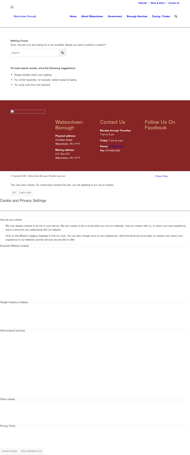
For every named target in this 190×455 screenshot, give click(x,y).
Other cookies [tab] (7, 399)
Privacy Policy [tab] (8, 425)
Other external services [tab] (12, 330)
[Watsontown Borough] (23, 16)
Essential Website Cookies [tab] (14, 245)
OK (14, 192)
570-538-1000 (116, 146)
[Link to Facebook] (176, 176)
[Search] (175, 16)
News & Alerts (158, 2)
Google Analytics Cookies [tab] (14, 302)
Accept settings (9, 450)
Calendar (142, 2)
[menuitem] (142, 3)
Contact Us (173, 2)
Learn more (25, 192)
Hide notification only (31, 450)
